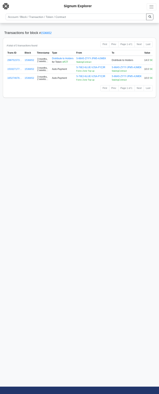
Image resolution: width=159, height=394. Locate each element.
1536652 (46, 33)
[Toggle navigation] (151, 6)
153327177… (14, 69)
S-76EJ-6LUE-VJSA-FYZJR (90, 67)
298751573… (14, 60)
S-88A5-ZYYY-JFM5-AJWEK (91, 58)
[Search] (149, 17)
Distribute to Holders (62, 58)
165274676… (14, 78)
